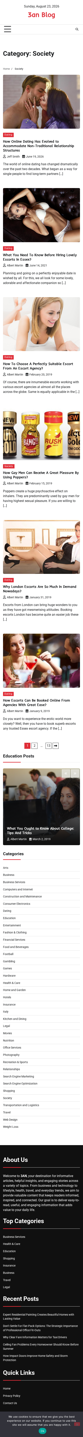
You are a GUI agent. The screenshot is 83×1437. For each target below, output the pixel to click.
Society (8, 466)
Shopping (9, 1090)
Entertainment (12, 925)
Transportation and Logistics (21, 1105)
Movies (7, 1033)
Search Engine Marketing (18, 1076)
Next (56, 746)
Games (7, 968)
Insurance (9, 1004)
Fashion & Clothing (15, 932)
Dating (8, 134)
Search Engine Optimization (20, 1083)
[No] (77, 1424)
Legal (6, 1026)
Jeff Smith (13, 156)
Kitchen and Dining (14, 1018)
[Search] (77, 29)
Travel (6, 1112)
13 (48, 746)
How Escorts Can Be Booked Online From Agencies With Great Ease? (36, 702)
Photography (11, 1054)
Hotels (7, 997)
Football (8, 954)
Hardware (9, 975)
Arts (5, 867)
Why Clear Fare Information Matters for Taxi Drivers (35, 1337)
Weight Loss (10, 1126)
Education (9, 918)
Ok (42, 1431)
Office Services (12, 1047)
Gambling (9, 961)
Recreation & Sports (15, 1062)
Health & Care (11, 983)
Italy (5, 1011)
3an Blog (41, 14)
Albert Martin (15, 265)
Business (8, 874)
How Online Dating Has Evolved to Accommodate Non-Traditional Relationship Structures (38, 145)
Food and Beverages (16, 947)
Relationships (11, 1069)
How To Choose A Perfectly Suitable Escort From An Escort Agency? (38, 366)
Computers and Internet (18, 889)
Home (6, 1388)
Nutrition (8, 1040)
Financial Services (14, 939)
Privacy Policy (11, 1395)
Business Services (14, 882)
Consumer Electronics (16, 903)
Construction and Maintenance (22, 896)
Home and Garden (14, 990)
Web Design (10, 1119)
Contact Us (10, 1403)
